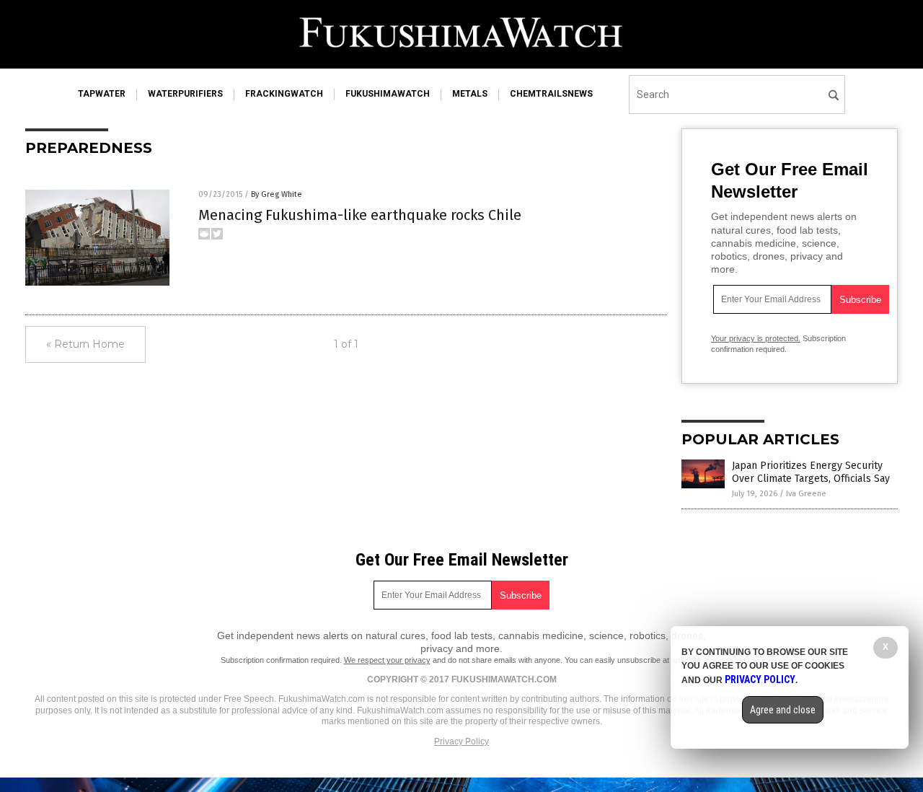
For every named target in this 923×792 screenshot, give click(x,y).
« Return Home (85, 344)
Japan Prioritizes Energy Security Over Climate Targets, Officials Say (811, 472)
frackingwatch (284, 94)
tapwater (101, 94)
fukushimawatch (387, 94)
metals (469, 94)
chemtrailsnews (551, 94)
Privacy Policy (461, 741)
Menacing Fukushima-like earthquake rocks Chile (359, 215)
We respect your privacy (387, 660)
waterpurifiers (185, 94)
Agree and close (783, 710)
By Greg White (276, 194)
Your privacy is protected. (755, 338)
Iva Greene (806, 493)
